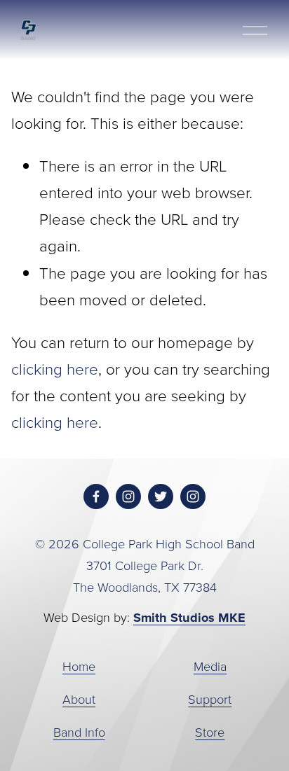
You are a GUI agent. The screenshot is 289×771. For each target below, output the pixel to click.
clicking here (54, 369)
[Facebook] (96, 496)
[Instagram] (128, 496)
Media (210, 666)
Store (209, 732)
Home (78, 666)
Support (209, 699)
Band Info (79, 732)
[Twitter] (160, 496)
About (78, 699)
